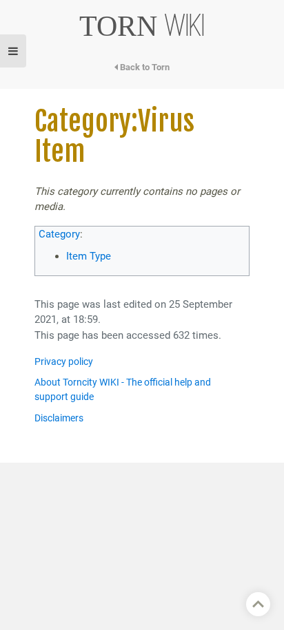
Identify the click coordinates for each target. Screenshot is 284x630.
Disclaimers (58, 418)
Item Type (88, 256)
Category (59, 234)
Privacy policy (63, 362)
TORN (142, 26)
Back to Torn (144, 67)
